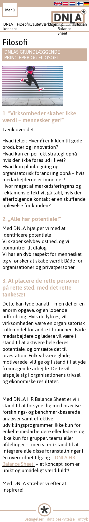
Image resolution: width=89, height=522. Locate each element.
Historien (79, 24)
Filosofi (23, 24)
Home (33, 516)
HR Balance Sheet (64, 28)
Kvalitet (35, 24)
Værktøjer (49, 24)
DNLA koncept (10, 26)
